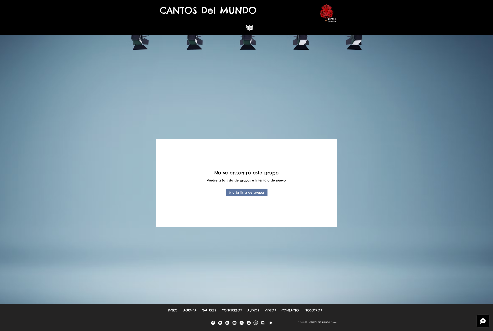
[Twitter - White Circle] (220, 323)
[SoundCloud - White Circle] (242, 323)
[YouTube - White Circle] (234, 323)
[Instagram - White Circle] (227, 323)
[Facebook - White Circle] (213, 323)
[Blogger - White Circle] (249, 323)
